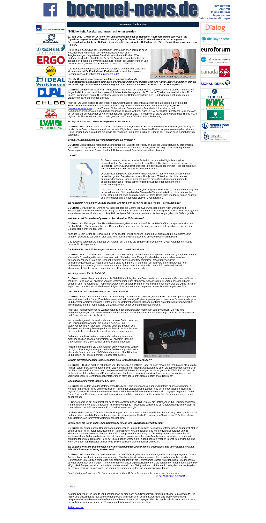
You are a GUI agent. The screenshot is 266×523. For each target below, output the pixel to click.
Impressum (220, 15)
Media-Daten (219, 11)
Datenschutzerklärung (213, 18)
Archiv (223, 8)
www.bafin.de (111, 74)
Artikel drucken (76, 507)
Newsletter (221, 5)
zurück (71, 486)
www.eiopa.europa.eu (80, 108)
